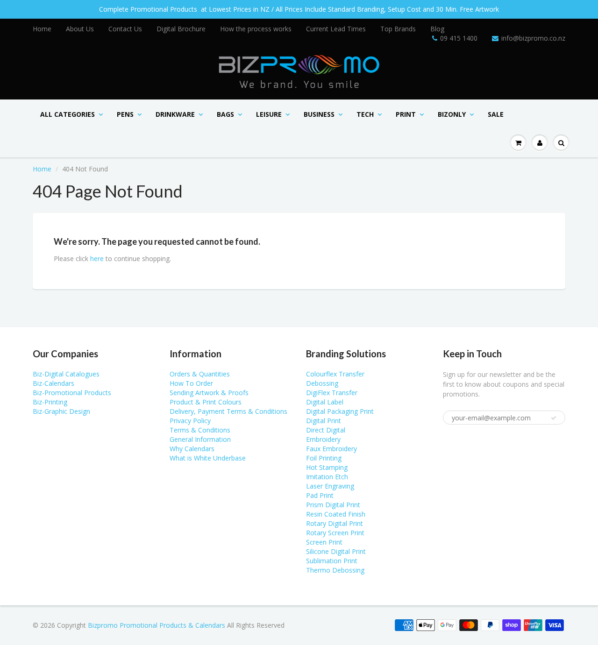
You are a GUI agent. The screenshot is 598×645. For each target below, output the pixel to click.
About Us (80, 28)
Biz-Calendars (53, 383)
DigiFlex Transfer (331, 392)
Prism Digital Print (333, 504)
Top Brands (398, 28)
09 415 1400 (458, 38)
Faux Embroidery (331, 448)
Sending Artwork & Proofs (209, 392)
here (97, 258)
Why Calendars (192, 448)
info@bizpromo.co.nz (533, 38)
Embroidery (323, 439)
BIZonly (452, 114)
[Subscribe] (553, 418)
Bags (225, 114)
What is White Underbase (208, 458)
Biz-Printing (50, 401)
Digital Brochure (181, 28)
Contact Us (125, 28)
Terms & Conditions (200, 429)
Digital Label (324, 401)
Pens (125, 114)
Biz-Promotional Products (72, 392)
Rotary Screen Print (335, 532)
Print (406, 114)
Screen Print (324, 542)
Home (42, 28)
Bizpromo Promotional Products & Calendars (156, 625)
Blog (437, 28)
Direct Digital (325, 429)
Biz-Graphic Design (61, 411)
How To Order (191, 383)
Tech (365, 114)
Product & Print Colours (206, 401)
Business (319, 114)
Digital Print (323, 420)
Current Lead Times (336, 28)
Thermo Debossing (335, 570)
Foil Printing (324, 458)
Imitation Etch (327, 476)
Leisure (269, 114)
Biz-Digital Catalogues (66, 373)
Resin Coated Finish (335, 514)
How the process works (256, 28)
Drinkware (175, 114)
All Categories (67, 114)
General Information (200, 439)
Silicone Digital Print (336, 551)
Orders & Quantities (200, 373)
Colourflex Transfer (335, 373)
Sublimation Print (331, 560)
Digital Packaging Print (340, 411)
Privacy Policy (190, 420)
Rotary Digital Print (334, 523)
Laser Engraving (330, 486)
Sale (496, 114)
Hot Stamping (327, 467)
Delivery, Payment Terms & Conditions (228, 411)
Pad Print (320, 495)
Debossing (322, 383)
